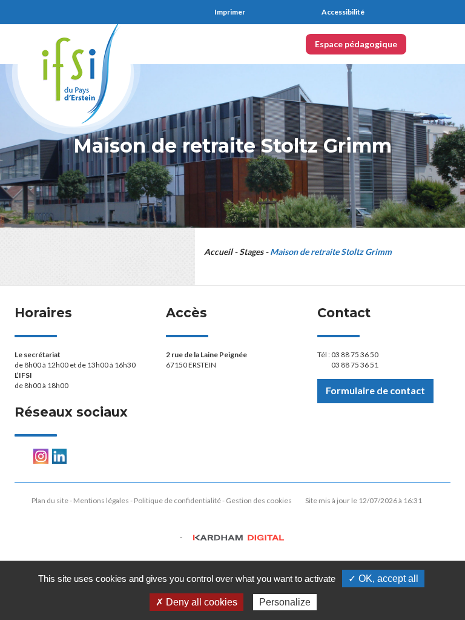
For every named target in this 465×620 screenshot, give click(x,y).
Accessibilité (343, 11)
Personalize (285, 602)
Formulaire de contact (375, 390)
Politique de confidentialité (177, 500)
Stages (251, 251)
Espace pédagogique (356, 44)
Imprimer (229, 11)
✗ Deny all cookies (196, 602)
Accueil (218, 251)
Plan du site (49, 500)
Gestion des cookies (259, 500)
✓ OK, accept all (383, 578)
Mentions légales (101, 500)
